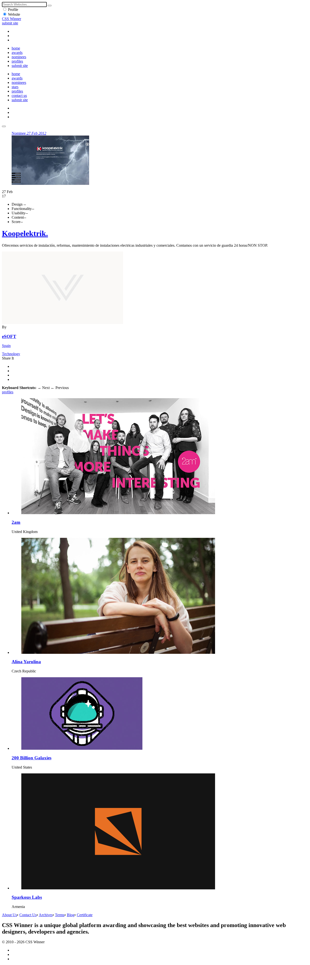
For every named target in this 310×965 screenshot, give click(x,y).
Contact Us (28, 915)
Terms (59, 915)
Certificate (85, 915)
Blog (70, 915)
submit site (10, 23)
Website (14, 14)
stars (15, 87)
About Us (9, 915)
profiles (17, 61)
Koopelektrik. (25, 233)
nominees (19, 57)
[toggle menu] (4, 126)
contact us (19, 96)
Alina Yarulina (26, 661)
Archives (46, 915)
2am (16, 522)
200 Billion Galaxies (31, 757)
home (16, 48)
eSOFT (9, 336)
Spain (6, 346)
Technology (11, 354)
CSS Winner (11, 19)
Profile (13, 9)
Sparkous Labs (27, 897)
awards (17, 52)
